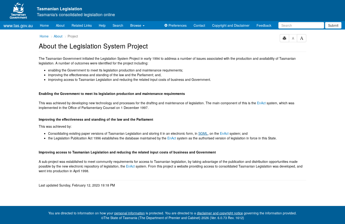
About (60, 25)
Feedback (264, 25)
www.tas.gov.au (18, 25)
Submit (333, 25)
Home (46, 25)
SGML (203, 133)
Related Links (82, 25)
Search (118, 25)
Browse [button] (136, 25)
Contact (199, 25)
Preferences (177, 25)
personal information (129, 213)
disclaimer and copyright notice (220, 213)
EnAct (261, 103)
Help (102, 25)
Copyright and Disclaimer (230, 25)
